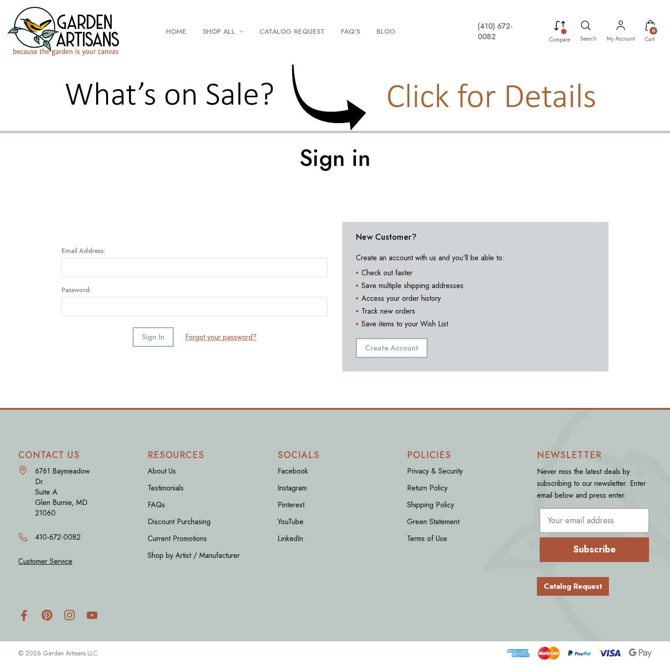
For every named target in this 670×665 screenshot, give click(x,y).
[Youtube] (92, 615)
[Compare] (559, 27)
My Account (621, 39)
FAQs (156, 505)
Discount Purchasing (179, 521)
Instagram (292, 488)
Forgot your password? (221, 337)
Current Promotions (177, 538)
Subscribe (594, 549)
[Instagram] (69, 615)
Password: (76, 290)
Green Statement (433, 521)
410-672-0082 (58, 537)
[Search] (585, 27)
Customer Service (45, 561)
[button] (335, 96)
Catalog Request (573, 586)
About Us (162, 471)
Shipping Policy (430, 505)
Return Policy (427, 488)
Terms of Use (427, 538)
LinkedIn (290, 538)
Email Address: (83, 250)
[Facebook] (24, 615)
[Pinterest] (46, 615)
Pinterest (291, 505)
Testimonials (166, 488)
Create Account (391, 348)
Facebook (293, 471)
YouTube (291, 521)
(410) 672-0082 (495, 31)
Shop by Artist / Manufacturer (194, 555)
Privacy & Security (435, 471)
